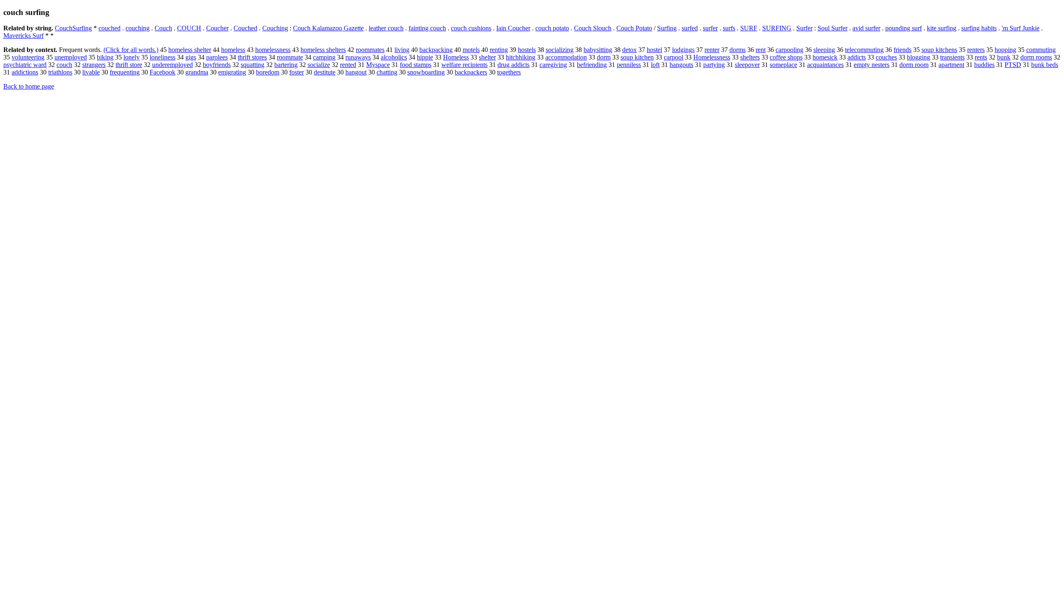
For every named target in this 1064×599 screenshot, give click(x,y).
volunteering (28, 57)
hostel (654, 49)
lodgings (683, 49)
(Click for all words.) (130, 49)
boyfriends (217, 64)
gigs (190, 57)
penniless (629, 64)
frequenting (125, 72)
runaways (358, 57)
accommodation (566, 57)
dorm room (914, 64)
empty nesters (871, 64)
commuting (1041, 49)
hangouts (681, 64)
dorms (737, 49)
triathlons (60, 72)
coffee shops (786, 57)
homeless (233, 49)
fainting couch (427, 28)
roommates (370, 49)
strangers (94, 64)
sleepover (747, 64)
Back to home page (28, 86)
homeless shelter (189, 49)
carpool (673, 57)
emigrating (232, 72)
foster (296, 72)
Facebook (162, 72)
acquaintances (825, 64)
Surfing (667, 28)
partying (714, 64)
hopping (1005, 49)
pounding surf (903, 28)
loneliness (162, 57)
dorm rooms (1036, 57)
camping (324, 57)
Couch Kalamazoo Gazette (328, 28)
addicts (856, 57)
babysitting (598, 49)
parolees (217, 57)
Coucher (217, 28)
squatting (252, 64)
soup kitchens (939, 49)
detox (629, 49)
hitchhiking (520, 57)
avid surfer (866, 28)
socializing (560, 49)
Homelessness (711, 57)
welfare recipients (464, 64)
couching (138, 28)
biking (105, 57)
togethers (509, 72)
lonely (131, 57)
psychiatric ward (25, 64)
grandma (196, 72)
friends (902, 49)
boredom (267, 72)
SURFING (776, 28)
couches (886, 57)
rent (761, 49)
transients (952, 57)
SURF (748, 28)
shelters (750, 57)
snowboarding (426, 72)
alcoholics (394, 57)
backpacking (436, 49)
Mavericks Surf (23, 35)
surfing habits (979, 28)
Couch (163, 28)
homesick (825, 57)
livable (91, 72)
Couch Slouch (592, 28)
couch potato (552, 28)
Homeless (456, 57)
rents (981, 57)
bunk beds (1044, 64)
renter (711, 49)
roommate (290, 57)
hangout (356, 72)
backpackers (471, 72)
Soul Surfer (832, 28)
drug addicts (514, 64)
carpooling (789, 49)
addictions (25, 72)
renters (976, 49)
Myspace (378, 64)
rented (348, 64)
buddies (984, 64)
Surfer (804, 28)
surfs (729, 28)
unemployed (70, 57)
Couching (275, 28)
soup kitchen (637, 57)
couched (110, 28)
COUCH (189, 28)
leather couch (386, 28)
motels (471, 49)
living (401, 49)
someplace (783, 64)
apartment (951, 64)
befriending (592, 64)
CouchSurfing (73, 28)
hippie (425, 57)
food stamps (415, 64)
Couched (245, 28)
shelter (487, 57)
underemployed (172, 64)
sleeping (824, 49)
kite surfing (941, 28)
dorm (604, 57)
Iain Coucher (513, 28)
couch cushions (471, 28)
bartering (286, 64)
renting (499, 49)
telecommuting (864, 49)
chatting (387, 72)
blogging (918, 57)
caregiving (553, 64)
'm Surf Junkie (1020, 28)
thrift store (129, 64)
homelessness (273, 49)
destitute (324, 72)
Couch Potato (634, 28)
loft (655, 64)
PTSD (1013, 64)
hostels (527, 49)
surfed (690, 28)
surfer (710, 28)
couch (64, 64)
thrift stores (252, 57)
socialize (319, 64)
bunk (1003, 57)
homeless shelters (323, 49)
